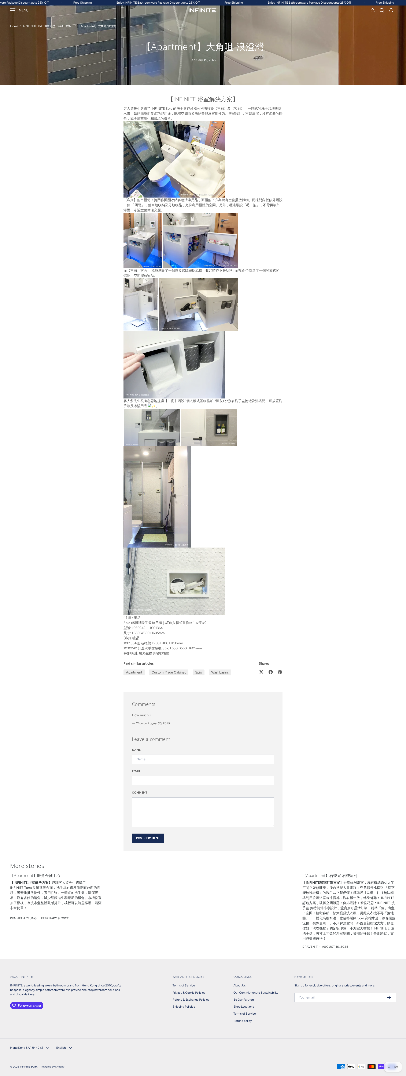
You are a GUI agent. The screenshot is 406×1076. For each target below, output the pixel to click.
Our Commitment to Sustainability (255, 992)
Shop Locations (243, 1006)
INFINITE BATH (28, 1066)
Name (136, 750)
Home (14, 26)
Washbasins (220, 672)
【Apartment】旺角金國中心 (35, 875)
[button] (382, 10)
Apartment (134, 672)
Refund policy (242, 1021)
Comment (139, 792)
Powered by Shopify (52, 1066)
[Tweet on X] (261, 672)
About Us (239, 985)
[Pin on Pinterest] (280, 672)
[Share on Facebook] (270, 672)
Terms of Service (184, 985)
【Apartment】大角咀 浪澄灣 (97, 26)
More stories (27, 866)
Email (136, 771)
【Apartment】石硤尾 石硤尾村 (330, 875)
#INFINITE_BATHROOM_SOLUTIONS (48, 26)
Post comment (148, 838)
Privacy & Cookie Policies (189, 992)
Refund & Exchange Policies (191, 999)
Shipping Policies (184, 1006)
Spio (198, 672)
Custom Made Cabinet (169, 672)
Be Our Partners (244, 999)
